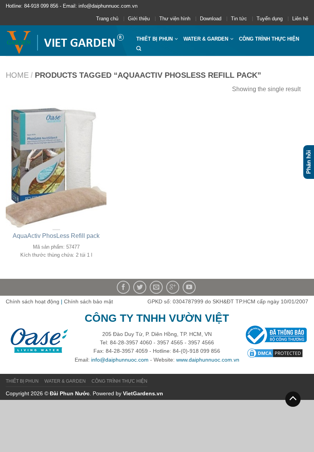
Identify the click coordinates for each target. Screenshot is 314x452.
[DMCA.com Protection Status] (275, 353)
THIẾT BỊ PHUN (154, 39)
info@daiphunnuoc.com (120, 360)
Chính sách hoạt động (32, 301)
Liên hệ (300, 18)
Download (210, 18)
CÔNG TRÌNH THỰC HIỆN (269, 39)
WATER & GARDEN (205, 39)
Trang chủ (107, 18)
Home (17, 75)
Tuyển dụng (270, 18)
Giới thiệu (139, 18)
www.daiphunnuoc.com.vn (207, 360)
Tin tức (239, 18)
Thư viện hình (174, 18)
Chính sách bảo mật (88, 301)
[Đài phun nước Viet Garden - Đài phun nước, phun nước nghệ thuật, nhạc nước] (65, 40)
